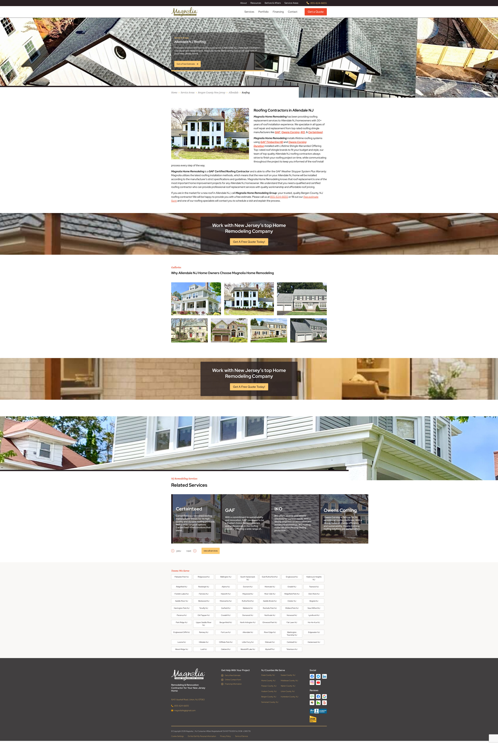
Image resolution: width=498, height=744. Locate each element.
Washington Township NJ (292, 633)
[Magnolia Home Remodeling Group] (184, 11)
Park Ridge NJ (181, 622)
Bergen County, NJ (268, 697)
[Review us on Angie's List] (312, 696)
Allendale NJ (248, 632)
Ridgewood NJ (204, 577)
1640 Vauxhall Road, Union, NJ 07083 (188, 699)
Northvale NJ (269, 615)
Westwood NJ (203, 601)
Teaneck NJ (314, 586)
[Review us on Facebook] (318, 696)
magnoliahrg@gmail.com (184, 710)
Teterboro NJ (291, 649)
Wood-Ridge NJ (181, 649)
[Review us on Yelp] (324, 702)
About (243, 3)
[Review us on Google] (324, 696)
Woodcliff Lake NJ (248, 649)
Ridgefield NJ (181, 586)
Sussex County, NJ (288, 675)
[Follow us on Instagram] (312, 682)
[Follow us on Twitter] (318, 676)
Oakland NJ (225, 649)
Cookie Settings (177, 736)
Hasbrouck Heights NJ (313, 578)
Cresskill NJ (225, 615)
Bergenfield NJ (226, 622)
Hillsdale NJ (203, 642)
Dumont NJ (247, 586)
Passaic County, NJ (268, 686)
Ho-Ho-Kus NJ (314, 622)
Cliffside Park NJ (225, 642)
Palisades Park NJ (182, 577)
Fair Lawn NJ (292, 622)
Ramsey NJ (203, 632)
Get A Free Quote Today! (249, 242)
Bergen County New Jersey (211, 92)
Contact (292, 11)
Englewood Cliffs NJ (181, 632)
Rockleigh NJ (203, 586)
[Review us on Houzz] (318, 702)
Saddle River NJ (181, 601)
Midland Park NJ (291, 608)
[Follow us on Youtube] (318, 683)
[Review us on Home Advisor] (312, 702)
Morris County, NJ (268, 680)
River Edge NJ (270, 632)
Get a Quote (316, 12)
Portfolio (263, 11)
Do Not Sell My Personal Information (202, 736)
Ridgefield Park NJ (291, 594)
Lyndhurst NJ (314, 615)
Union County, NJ (288, 691)
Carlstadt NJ (292, 642)
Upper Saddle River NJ (203, 623)
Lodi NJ (203, 649)
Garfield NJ (225, 608)
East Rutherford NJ (270, 577)
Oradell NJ (292, 586)
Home (174, 92)
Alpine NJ (226, 586)
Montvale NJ (270, 586)
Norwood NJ (292, 615)
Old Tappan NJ (204, 615)
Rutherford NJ (248, 601)
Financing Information (233, 684)
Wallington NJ (225, 577)
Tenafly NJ (203, 608)
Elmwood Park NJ (270, 622)
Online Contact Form (233, 679)
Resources (255, 3)
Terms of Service (241, 736)
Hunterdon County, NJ (289, 697)
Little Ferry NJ (248, 642)
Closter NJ (292, 601)
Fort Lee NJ (225, 632)
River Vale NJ (269, 594)
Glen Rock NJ (313, 594)
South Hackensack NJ (247, 578)
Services (249, 11)
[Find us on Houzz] (318, 719)
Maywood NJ (248, 594)
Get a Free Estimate (232, 675)
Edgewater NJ (314, 632)
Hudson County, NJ (268, 691)
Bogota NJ (314, 601)
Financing (278, 11)
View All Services (211, 550)
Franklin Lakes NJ (182, 594)
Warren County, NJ (288, 686)
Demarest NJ (247, 615)
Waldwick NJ (248, 608)
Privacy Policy (225, 736)
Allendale (233, 92)
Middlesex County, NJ (289, 680)
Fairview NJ (203, 594)
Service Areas (291, 3)
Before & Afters (273, 2)
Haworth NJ (225, 594)
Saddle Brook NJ (269, 601)
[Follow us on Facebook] (312, 676)
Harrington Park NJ (181, 608)
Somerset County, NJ (269, 702)
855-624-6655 (318, 3)
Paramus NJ (181, 615)
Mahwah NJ (270, 642)
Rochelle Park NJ (270, 608)
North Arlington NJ (247, 622)
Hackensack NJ (314, 642)
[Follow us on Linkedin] (324, 676)
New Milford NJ (314, 608)
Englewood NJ (292, 577)
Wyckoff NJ (269, 649)
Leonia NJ (182, 642)
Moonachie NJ (225, 601)
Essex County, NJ (268, 675)
